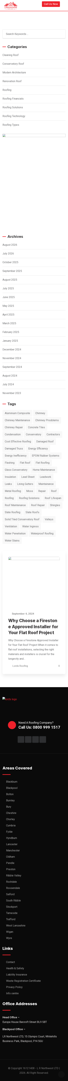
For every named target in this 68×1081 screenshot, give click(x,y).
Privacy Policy (14, 987)
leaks (8, 484)
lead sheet (27, 476)
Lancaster (11, 844)
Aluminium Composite (17, 413)
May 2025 (8, 305)
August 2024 (9, 375)
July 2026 (8, 253)
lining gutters (25, 484)
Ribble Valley (13, 875)
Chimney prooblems (47, 420)
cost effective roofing (18, 441)
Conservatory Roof (13, 63)
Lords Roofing (20, 665)
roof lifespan (53, 498)
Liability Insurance (16, 974)
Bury (8, 806)
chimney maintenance (17, 420)
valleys (49, 519)
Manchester (13, 850)
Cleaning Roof (10, 55)
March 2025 (9, 323)
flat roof (25, 462)
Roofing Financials (13, 98)
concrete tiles (36, 427)
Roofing (6, 90)
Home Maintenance (44, 469)
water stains (12, 540)
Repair (42, 491)
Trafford (10, 919)
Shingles (55, 505)
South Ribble (13, 900)
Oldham (10, 856)
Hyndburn (11, 838)
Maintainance (46, 484)
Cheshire (11, 813)
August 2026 (9, 244)
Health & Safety (15, 968)
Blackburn (11, 781)
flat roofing (43, 462)
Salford (10, 894)
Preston (10, 869)
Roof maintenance (15, 505)
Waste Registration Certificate (23, 980)
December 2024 (11, 349)
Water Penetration (15, 533)
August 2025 (9, 279)
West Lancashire (15, 925)
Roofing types (10, 124)
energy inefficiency (16, 455)
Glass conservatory (16, 469)
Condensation (13, 434)
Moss (29, 491)
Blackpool (11, 788)
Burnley (10, 800)
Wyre (9, 938)
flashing (10, 462)
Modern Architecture (14, 72)
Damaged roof (45, 441)
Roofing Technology (13, 116)
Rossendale (13, 888)
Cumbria (11, 825)
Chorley (10, 819)
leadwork (45, 476)
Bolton (10, 794)
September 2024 (12, 367)
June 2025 (8, 297)
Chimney (40, 413)
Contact (10, 962)
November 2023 (11, 393)
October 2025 (10, 262)
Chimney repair (14, 427)
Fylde (9, 831)
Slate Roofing (12, 512)
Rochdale (11, 881)
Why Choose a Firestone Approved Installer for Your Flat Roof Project (33, 626)
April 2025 (8, 314)
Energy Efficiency (38, 448)
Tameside (11, 913)
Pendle (10, 863)
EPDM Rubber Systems (45, 455)
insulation (10, 476)
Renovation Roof (12, 81)
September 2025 (12, 271)
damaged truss (14, 448)
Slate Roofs (32, 512)
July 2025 (8, 288)
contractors (53, 434)
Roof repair (38, 505)
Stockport (11, 906)
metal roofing (13, 491)
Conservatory (33, 434)
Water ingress (30, 526)
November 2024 (11, 358)
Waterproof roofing (42, 533)
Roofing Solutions (12, 107)
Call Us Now (51, 4)
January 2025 (10, 340)
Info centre (12, 993)
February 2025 (10, 332)
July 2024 (8, 384)
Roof (54, 491)
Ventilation (11, 526)
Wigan (9, 931)
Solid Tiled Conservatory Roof (22, 519)
